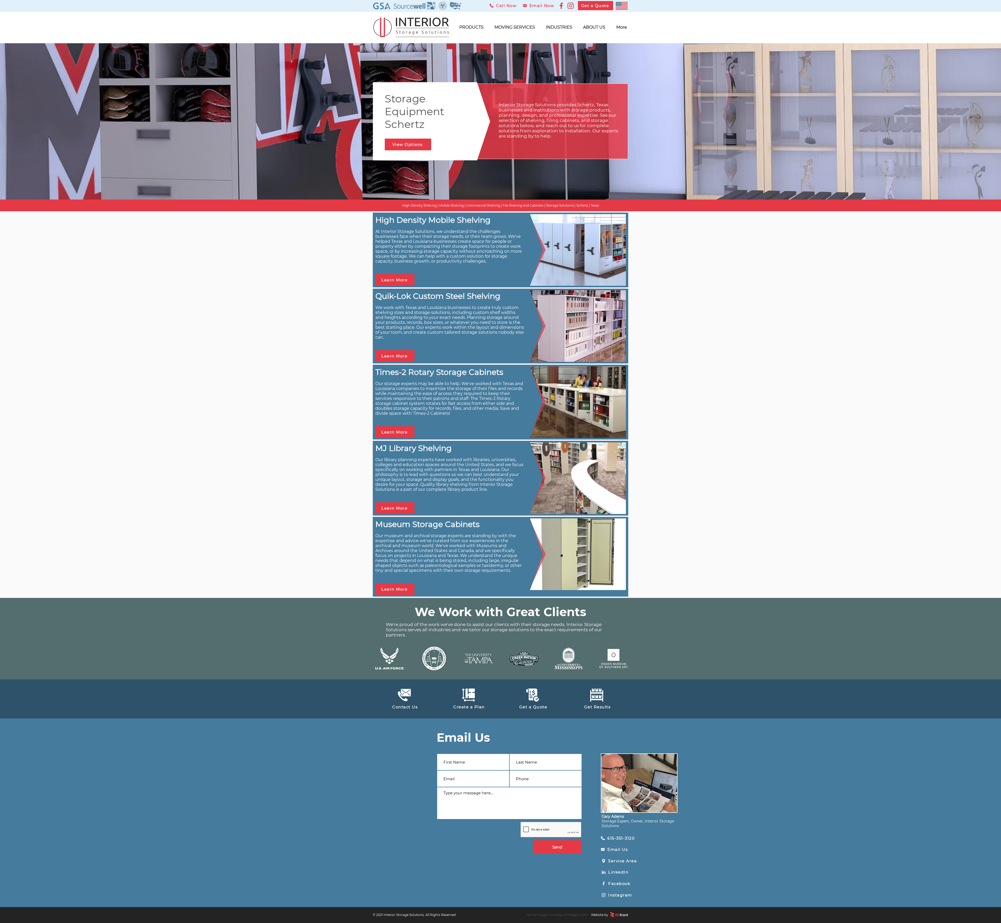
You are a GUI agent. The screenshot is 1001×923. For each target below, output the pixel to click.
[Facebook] (561, 5)
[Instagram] (570, 5)
